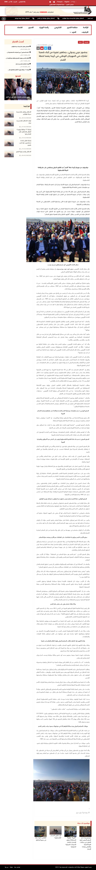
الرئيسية (86, 42)
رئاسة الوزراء (44, 27)
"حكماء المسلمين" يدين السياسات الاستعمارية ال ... (17, 52)
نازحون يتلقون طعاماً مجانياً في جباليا (18, 97)
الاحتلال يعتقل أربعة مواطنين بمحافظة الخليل (33, 18)
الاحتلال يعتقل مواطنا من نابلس (61, 18)
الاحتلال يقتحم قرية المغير (23, 152)
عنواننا (11, 867)
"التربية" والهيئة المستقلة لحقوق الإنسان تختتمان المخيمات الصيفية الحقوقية (71, 842)
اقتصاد (19, 27)
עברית (73, 2)
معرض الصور (70, 4)
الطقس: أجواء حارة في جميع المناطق (40, 839)
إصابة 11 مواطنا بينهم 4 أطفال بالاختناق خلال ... (18, 69)
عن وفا (6, 867)
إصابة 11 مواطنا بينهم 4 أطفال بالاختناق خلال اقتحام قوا (24, 132)
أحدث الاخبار (18, 41)
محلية (80, 42)
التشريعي (57, 27)
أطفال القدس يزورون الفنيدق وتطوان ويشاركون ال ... (17, 58)
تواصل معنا (17, 867)
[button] (6, 86)
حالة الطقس (22, 2)
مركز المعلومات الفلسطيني (56, 4)
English (67, 2)
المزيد (74, 32)
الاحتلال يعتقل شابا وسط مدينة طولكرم (20, 46)
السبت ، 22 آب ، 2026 (10, 2)
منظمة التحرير (72, 27)
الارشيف (85, 32)
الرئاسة (85, 27)
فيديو (18, 76)
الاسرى (31, 27)
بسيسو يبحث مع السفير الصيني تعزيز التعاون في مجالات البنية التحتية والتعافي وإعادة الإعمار (85, 843)
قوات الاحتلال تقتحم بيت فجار (22, 64)
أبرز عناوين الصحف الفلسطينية (55, 837)
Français (60, 2)
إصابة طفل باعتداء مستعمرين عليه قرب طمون (25, 143)
